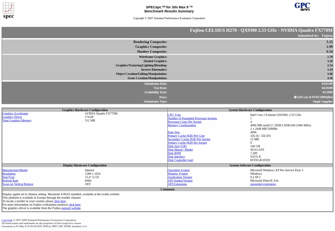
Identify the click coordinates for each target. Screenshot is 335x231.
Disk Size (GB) (177, 146)
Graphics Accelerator (15, 113)
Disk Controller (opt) (180, 160)
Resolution (9, 173)
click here (60, 201)
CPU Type (174, 114)
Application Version (180, 177)
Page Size (174, 132)
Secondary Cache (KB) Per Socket (189, 139)
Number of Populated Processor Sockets (192, 118)
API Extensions (177, 184)
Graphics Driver (12, 117)
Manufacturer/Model (15, 170)
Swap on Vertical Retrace (17, 184)
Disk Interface (176, 156)
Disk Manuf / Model (180, 149)
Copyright (7, 220)
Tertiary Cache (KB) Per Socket (187, 142)
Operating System (179, 170)
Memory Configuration (182, 125)
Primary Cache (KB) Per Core (186, 135)
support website (71, 208)
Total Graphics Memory (17, 120)
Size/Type (8, 177)
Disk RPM (174, 153)
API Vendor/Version (180, 180)
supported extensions (263, 184)
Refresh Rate (10, 180)
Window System (178, 173)
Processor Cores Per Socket (184, 121)
